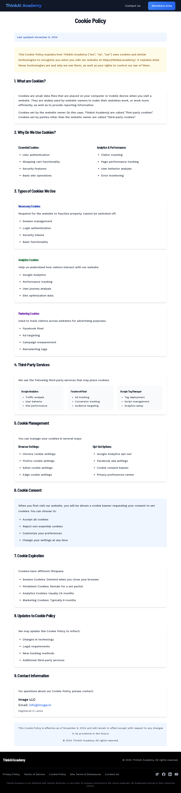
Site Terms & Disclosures (85, 774)
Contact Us (132, 5)
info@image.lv (40, 705)
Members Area (162, 5)
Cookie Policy (57, 774)
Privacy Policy (11, 774)
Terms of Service (34, 774)
